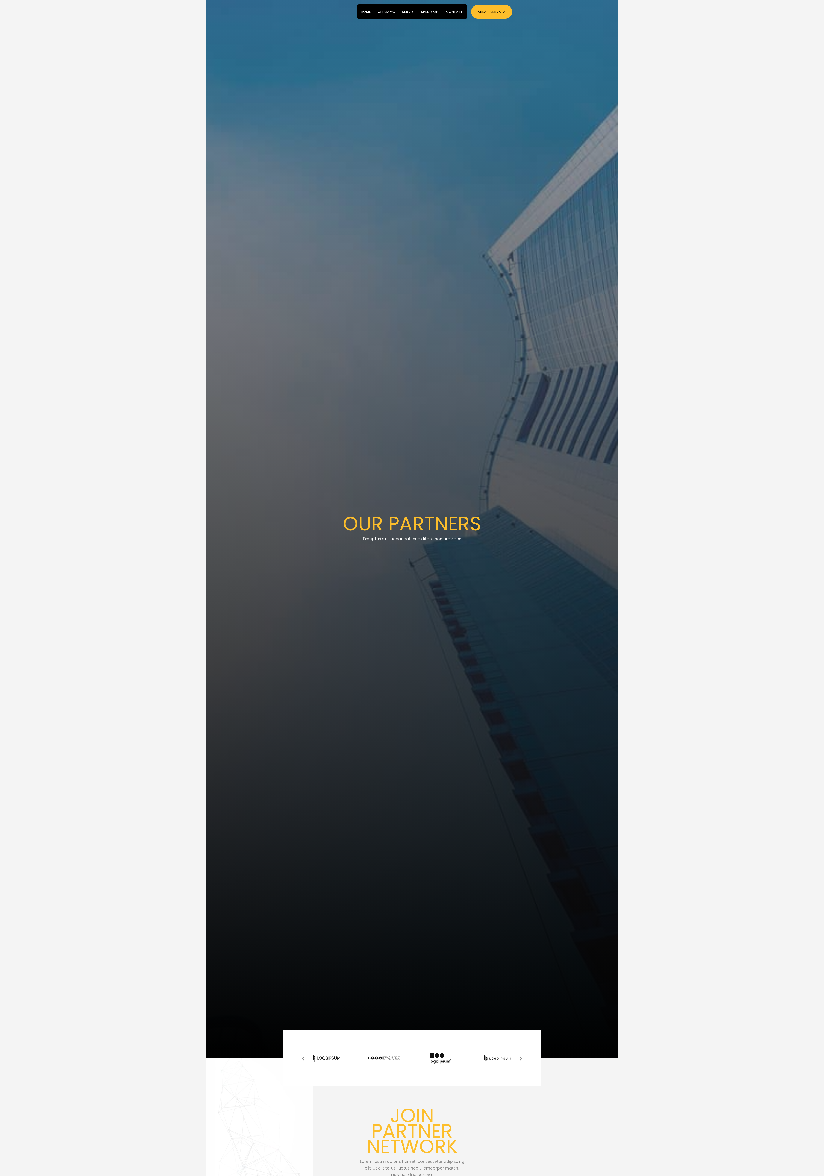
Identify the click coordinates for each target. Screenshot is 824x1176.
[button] (491, 12)
